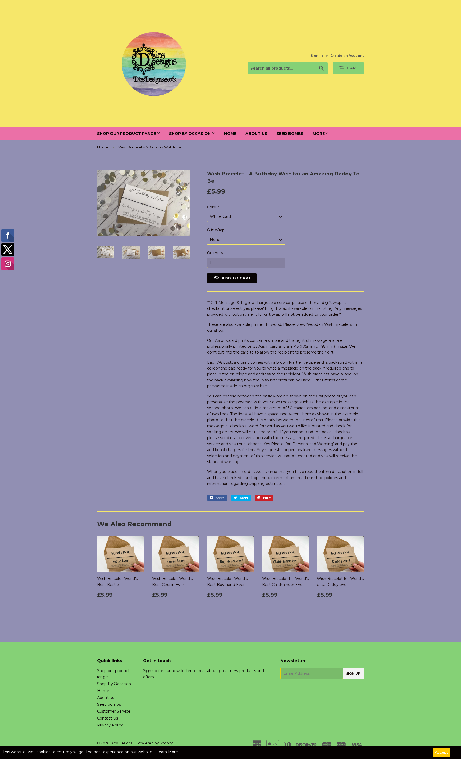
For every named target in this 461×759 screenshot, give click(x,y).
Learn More (167, 751)
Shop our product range (127, 133)
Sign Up (353, 674)
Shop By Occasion (190, 133)
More (319, 133)
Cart (352, 68)
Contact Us (107, 718)
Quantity (215, 253)
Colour (213, 207)
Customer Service (113, 711)
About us (256, 133)
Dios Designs (121, 743)
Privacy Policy (110, 725)
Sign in (317, 56)
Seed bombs (290, 133)
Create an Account (347, 56)
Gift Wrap (216, 230)
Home (230, 133)
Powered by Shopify (155, 743)
